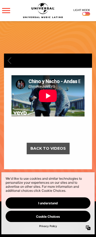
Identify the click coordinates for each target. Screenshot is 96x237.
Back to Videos (48, 148)
